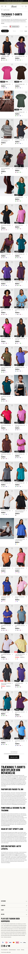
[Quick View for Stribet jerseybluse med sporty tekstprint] (12, 140)
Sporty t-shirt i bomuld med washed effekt (6, 684)
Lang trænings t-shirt (5, 56)
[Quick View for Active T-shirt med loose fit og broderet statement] (26, 510)
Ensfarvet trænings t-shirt (19, 56)
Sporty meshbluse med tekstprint (5, 169)
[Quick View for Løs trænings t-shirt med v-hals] (12, 225)
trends (16, 854)
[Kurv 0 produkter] (26, 6)
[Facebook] (4, 946)
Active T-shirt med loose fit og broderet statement (20, 511)
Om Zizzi (2, 914)
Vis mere (2, 23)
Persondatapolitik (4, 949)
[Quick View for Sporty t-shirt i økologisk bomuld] (26, 597)
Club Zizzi (3, 905)
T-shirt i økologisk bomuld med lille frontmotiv (20, 540)
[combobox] (14, 9)
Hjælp (2, 909)
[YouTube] (9, 946)
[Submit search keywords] (2, 10)
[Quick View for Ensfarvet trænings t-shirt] (26, 56)
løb (11, 21)
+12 (8, 229)
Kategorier (3, 901)
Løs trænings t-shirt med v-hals (6, 226)
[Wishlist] (12, 37)
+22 (22, 60)
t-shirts (14, 778)
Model (26, 30)
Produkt (21, 30)
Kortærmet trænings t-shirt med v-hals (20, 339)
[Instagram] (2, 946)
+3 (7, 60)
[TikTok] (7, 946)
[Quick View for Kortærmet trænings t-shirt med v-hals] (26, 338)
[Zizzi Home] (14, 6)
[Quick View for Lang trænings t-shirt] (12, 56)
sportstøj (2, 854)
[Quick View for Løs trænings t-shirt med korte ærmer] (12, 568)
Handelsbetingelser (12, 949)
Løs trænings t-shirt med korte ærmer (5, 568)
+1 (21, 343)
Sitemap (22, 949)
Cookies (18, 949)
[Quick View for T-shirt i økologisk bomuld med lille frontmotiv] (26, 539)
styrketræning (14, 21)
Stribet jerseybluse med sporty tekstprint (5, 140)
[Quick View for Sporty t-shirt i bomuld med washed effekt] (12, 683)
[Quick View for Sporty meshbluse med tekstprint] (12, 168)
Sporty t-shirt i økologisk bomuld (19, 597)
